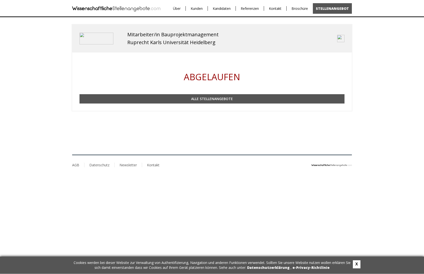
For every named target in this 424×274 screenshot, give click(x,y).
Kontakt (275, 8)
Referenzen (250, 8)
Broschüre (300, 8)
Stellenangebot (332, 8)
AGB (75, 165)
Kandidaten (222, 8)
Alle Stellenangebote (212, 98)
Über (177, 8)
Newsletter (128, 165)
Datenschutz (99, 165)
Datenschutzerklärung (269, 267)
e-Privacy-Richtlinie (311, 267)
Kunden (197, 8)
